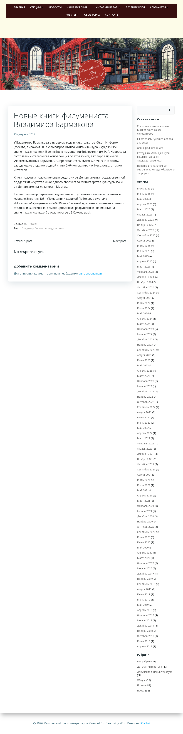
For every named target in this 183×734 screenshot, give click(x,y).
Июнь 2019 (143, 599)
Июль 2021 (143, 480)
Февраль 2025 (145, 271)
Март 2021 (143, 500)
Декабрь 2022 (145, 391)
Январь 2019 (144, 620)
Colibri (145, 723)
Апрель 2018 (144, 646)
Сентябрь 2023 (146, 349)
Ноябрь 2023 (145, 344)
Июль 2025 (143, 245)
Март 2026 (143, 209)
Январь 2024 (144, 334)
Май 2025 (143, 256)
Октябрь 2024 (145, 287)
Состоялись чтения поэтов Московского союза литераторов (153, 129)
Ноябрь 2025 (145, 225)
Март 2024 (143, 323)
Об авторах (92, 14)
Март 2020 (143, 558)
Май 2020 (143, 547)
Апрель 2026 (144, 204)
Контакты (112, 14)
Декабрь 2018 (145, 625)
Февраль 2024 (145, 329)
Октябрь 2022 (145, 402)
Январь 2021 (144, 511)
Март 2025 (143, 266)
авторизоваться (90, 273)
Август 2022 (144, 412)
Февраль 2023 (145, 381)
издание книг (56, 228)
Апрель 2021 (144, 495)
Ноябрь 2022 (145, 396)
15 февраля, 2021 (24, 134)
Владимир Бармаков (34, 228)
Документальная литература (154, 672)
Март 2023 (143, 375)
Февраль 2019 (145, 615)
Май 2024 (143, 313)
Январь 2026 (144, 214)
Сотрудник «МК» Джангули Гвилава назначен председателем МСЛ (153, 156)
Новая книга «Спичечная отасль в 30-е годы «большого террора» (156, 169)
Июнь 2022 (143, 422)
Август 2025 (144, 240)
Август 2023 (144, 355)
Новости (55, 7)
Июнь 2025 (143, 251)
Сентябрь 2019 (146, 584)
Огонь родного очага (150, 147)
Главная (19, 7)
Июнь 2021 (143, 485)
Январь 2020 (144, 568)
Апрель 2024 (144, 318)
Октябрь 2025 (145, 230)
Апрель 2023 (144, 370)
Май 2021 (143, 490)
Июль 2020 (143, 537)
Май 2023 (143, 365)
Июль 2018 (143, 641)
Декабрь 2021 (145, 454)
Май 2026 (143, 199)
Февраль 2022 (145, 443)
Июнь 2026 (143, 193)
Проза (141, 690)
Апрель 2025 (144, 261)
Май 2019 (143, 604)
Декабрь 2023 (145, 339)
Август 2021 (144, 474)
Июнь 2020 (143, 542)
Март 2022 (143, 438)
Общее (141, 680)
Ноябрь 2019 (145, 578)
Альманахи (158, 7)
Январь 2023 (144, 386)
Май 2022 (143, 428)
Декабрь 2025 (145, 219)
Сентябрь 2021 (146, 469)
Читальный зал (107, 7)
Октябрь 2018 (145, 636)
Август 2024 (144, 297)
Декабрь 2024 (145, 277)
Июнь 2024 (143, 308)
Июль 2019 (143, 594)
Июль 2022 (143, 417)
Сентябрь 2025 (146, 235)
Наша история (77, 7)
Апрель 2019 (144, 610)
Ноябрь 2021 (145, 459)
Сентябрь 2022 (146, 407)
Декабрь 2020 (145, 516)
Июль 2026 (143, 188)
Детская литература (149, 666)
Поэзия (33, 223)
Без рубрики (144, 661)
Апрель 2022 (144, 433)
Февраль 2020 (145, 563)
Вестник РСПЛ (135, 7)
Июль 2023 (143, 360)
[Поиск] (170, 110)
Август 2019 (144, 589)
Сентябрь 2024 (146, 292)
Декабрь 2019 (145, 573)
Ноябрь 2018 (145, 630)
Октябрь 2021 (145, 464)
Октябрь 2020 (145, 526)
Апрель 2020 (144, 552)
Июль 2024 (143, 303)
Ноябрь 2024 (145, 282)
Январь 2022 (144, 448)
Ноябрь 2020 (145, 521)
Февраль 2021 (145, 506)
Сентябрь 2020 (146, 532)
